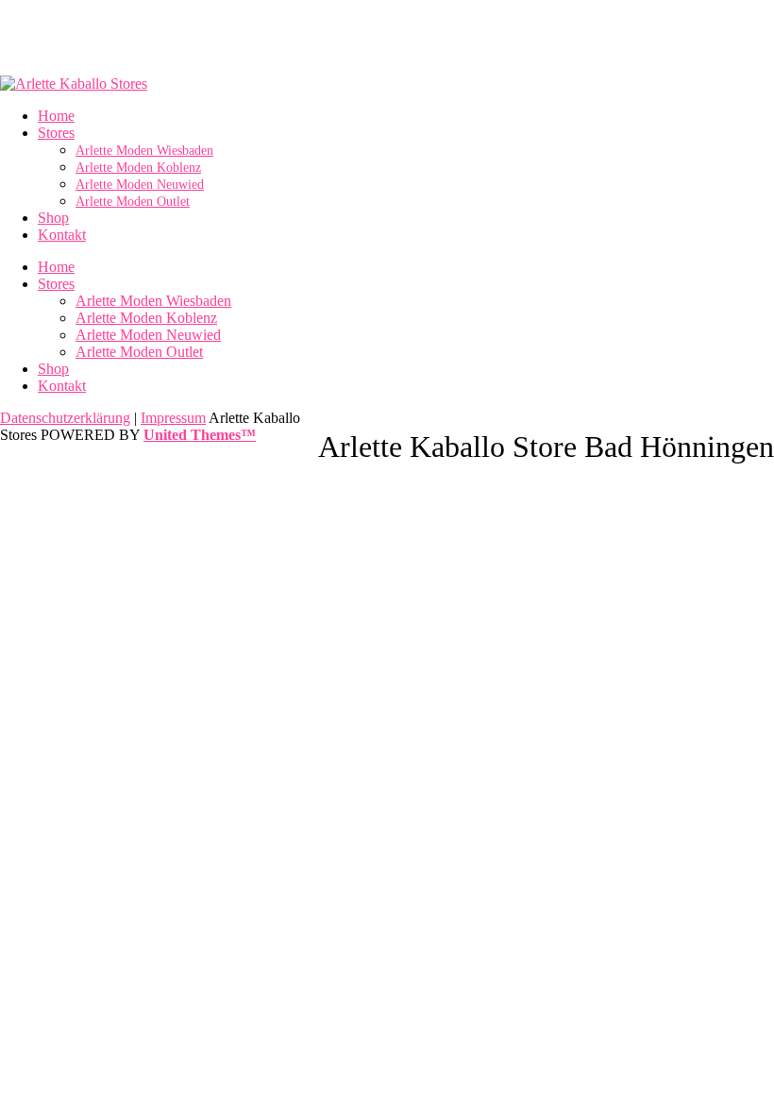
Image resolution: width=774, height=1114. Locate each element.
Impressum (173, 418)
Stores (56, 284)
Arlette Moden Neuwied (148, 335)
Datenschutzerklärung (65, 418)
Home (56, 267)
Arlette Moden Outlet (139, 352)
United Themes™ (199, 435)
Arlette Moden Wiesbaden (153, 301)
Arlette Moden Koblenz (146, 318)
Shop (53, 369)
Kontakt (62, 386)
